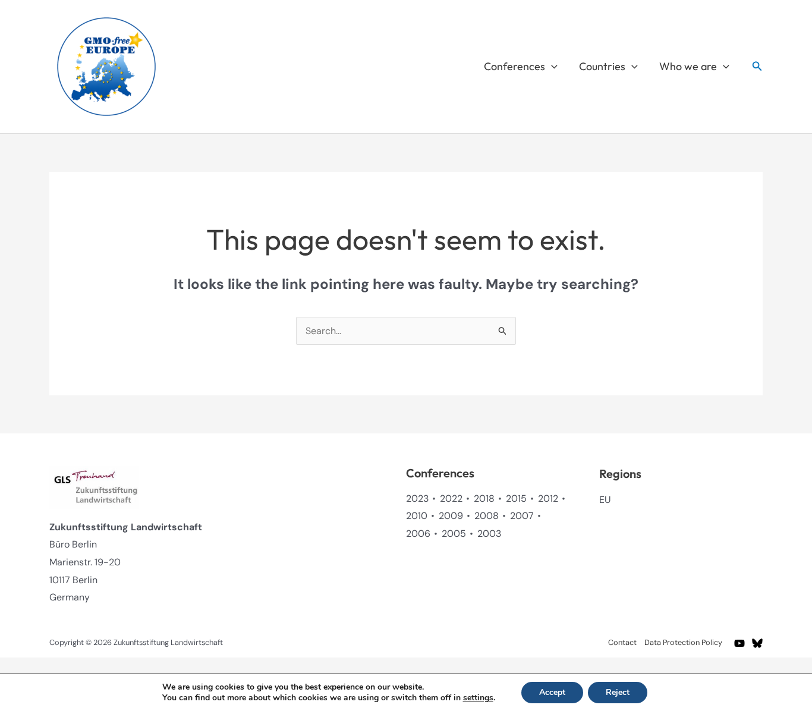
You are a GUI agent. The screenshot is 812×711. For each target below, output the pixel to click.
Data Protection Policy (683, 642)
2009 (451, 515)
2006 (418, 533)
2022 (451, 498)
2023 (417, 498)
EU (604, 499)
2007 (522, 515)
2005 (454, 533)
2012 (548, 498)
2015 (516, 498)
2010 (416, 515)
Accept (552, 692)
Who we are (688, 66)
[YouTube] (739, 643)
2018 (484, 498)
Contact (622, 642)
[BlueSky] (757, 643)
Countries (602, 66)
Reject (618, 692)
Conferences (514, 66)
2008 (486, 515)
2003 (489, 533)
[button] (551, 66)
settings (478, 698)
